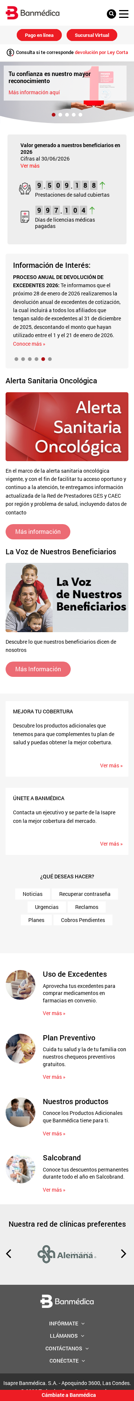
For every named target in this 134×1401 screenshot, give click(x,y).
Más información (38, 531)
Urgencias (46, 906)
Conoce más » (29, 343)
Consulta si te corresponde (71, 52)
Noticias (32, 893)
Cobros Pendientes (83, 919)
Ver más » (111, 765)
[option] (67, 92)
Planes (36, 919)
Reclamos (86, 906)
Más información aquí (34, 92)
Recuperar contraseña (85, 893)
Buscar (113, 14)
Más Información (38, 669)
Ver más (29, 165)
